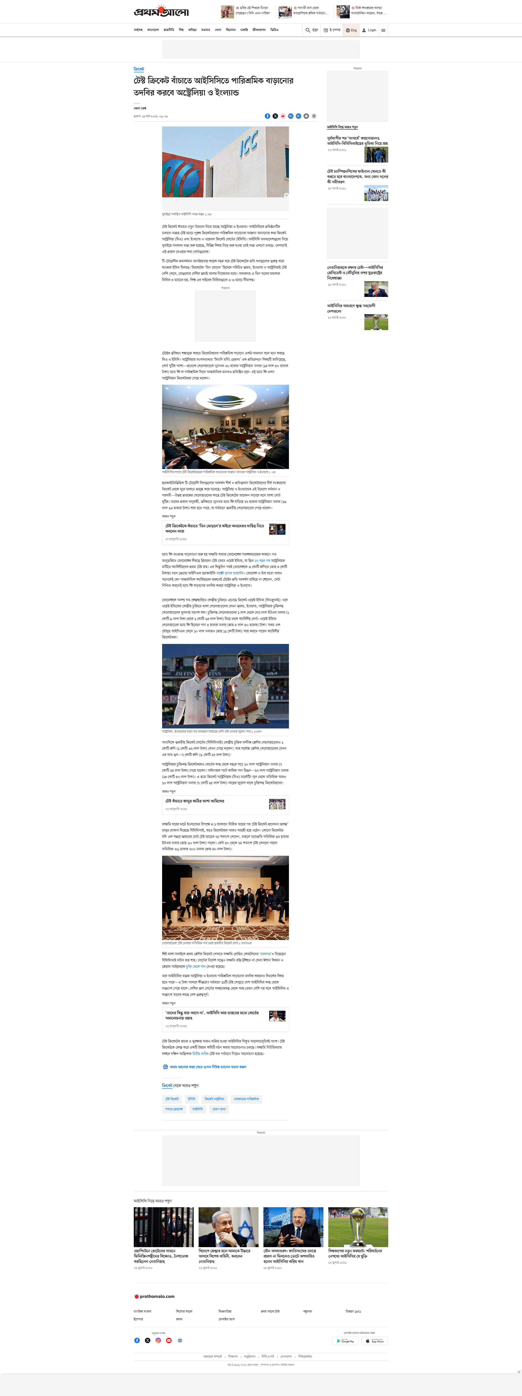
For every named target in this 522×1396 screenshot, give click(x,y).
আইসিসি (197, 1109)
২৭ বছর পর (262, 560)
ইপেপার (138, 1319)
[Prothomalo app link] (345, 1341)
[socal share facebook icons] (268, 118)
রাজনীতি (169, 30)
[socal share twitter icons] (276, 118)
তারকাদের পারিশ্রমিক (246, 1099)
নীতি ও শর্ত (268, 1357)
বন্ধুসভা (307, 1311)
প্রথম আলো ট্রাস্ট (270, 1311)
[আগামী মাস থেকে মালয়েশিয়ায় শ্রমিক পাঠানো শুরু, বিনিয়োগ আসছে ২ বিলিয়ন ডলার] (285, 11)
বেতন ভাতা (219, 1109)
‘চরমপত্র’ (266, 954)
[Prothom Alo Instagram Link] (160, 1341)
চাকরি (244, 30)
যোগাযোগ (286, 1357)
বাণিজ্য (192, 30)
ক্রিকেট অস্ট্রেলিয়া (214, 1099)
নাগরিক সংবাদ (142, 1311)
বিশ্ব (181, 30)
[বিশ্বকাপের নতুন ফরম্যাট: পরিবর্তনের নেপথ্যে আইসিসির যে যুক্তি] (358, 1227)
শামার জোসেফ (174, 1109)
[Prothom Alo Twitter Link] (149, 1341)
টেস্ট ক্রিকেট (171, 1099)
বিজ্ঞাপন (233, 1357)
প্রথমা (179, 1319)
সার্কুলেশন (249, 1357)
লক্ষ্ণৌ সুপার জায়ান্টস (230, 573)
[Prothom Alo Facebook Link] (139, 1341)
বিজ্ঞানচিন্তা (225, 1311)
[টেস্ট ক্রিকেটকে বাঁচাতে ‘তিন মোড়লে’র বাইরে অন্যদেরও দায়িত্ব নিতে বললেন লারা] (277, 529)
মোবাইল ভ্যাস (227, 1319)
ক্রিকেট (139, 69)
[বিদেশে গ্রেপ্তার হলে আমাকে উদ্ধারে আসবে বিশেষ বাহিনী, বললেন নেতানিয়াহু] (229, 1227)
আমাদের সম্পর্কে (212, 1357)
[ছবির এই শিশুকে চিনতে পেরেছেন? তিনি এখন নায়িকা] (227, 11)
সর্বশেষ (138, 30)
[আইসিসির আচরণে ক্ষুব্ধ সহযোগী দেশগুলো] (376, 322)
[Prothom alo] (161, 11)
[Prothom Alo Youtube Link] (171, 1341)
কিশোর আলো (184, 1311)
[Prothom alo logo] (154, 1297)
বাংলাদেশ (153, 30)
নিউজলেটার (305, 1357)
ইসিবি (191, 1099)
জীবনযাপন (259, 30)
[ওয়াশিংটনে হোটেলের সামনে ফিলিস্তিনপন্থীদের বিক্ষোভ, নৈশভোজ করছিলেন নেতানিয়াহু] (164, 1227)
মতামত (205, 30)
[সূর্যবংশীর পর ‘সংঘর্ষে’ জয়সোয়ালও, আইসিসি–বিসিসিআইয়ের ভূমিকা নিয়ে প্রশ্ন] (376, 155)
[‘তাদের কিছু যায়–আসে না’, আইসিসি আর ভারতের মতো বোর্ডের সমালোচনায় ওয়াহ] (277, 1016)
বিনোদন (231, 30)
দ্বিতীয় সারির (200, 1053)
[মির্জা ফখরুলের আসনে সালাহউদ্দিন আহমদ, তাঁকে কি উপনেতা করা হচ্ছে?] (343, 11)
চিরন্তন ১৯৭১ (353, 1311)
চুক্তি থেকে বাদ (196, 966)
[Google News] (180, 1341)
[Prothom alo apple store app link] (374, 1341)
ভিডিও (274, 30)
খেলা (218, 30)
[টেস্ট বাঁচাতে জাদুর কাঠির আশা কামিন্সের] (277, 804)
